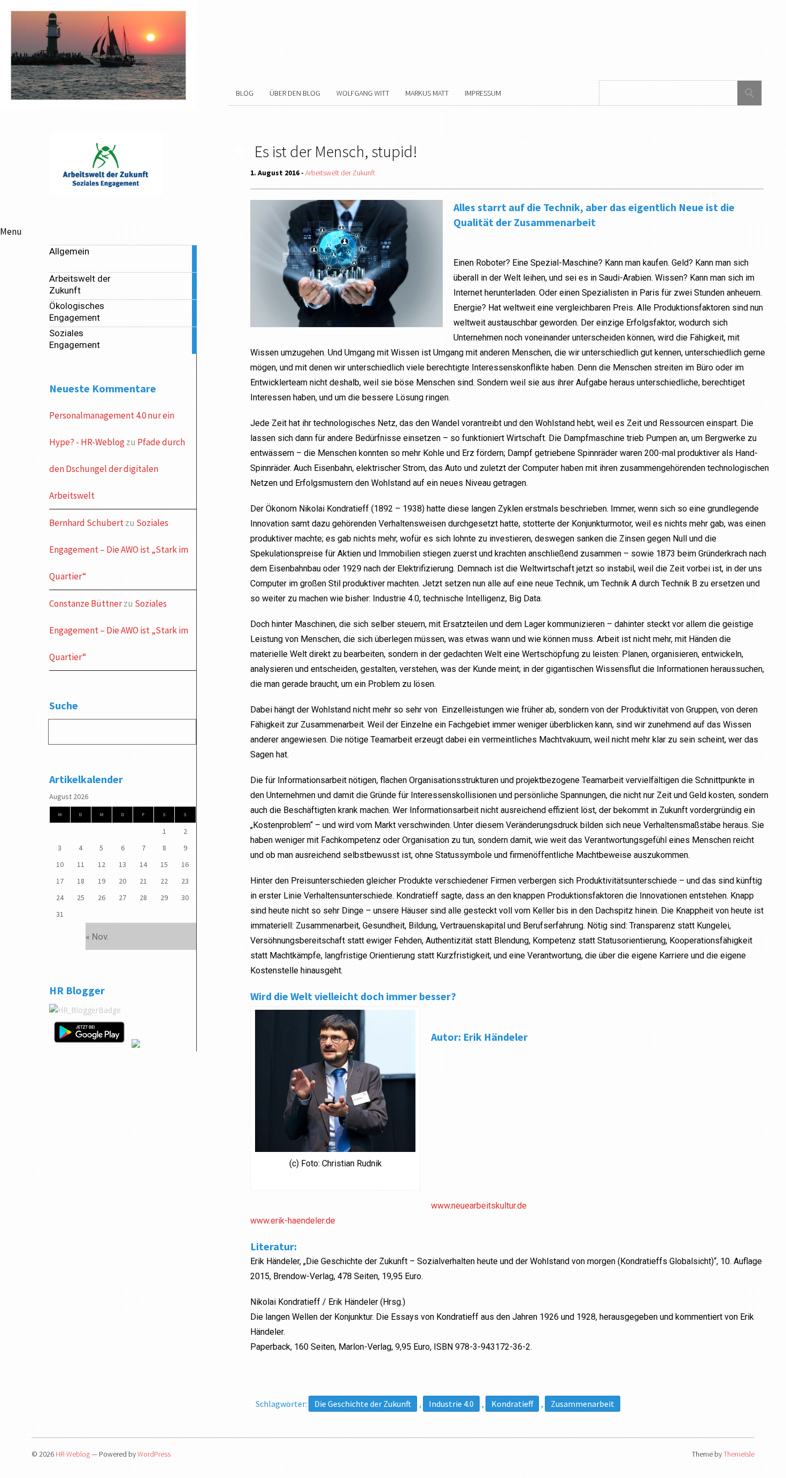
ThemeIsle (738, 1454)
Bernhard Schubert (86, 523)
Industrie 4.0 (451, 1403)
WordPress (154, 1454)
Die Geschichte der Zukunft (362, 1403)
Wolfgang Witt (362, 93)
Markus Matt (427, 93)
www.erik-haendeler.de (292, 1221)
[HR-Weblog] (106, 193)
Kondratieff (512, 1403)
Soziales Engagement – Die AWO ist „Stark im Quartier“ (118, 549)
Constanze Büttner (85, 603)
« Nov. (97, 936)
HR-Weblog (73, 1454)
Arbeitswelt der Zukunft (340, 172)
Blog (244, 93)
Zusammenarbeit (582, 1403)
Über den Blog (294, 93)
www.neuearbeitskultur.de (479, 1206)
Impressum (483, 93)
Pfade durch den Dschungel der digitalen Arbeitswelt (117, 468)
